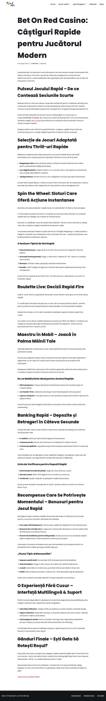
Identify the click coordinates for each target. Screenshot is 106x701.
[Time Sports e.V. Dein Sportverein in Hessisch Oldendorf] (11, 4)
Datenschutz (89, 696)
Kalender (93, 4)
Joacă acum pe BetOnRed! (28, 677)
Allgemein (43, 63)
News (102, 4)
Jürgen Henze (24, 63)
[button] (69, 4)
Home (52, 4)
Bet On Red (35, 120)
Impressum (76, 696)
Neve (4, 696)
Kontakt (100, 696)
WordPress (24, 696)
